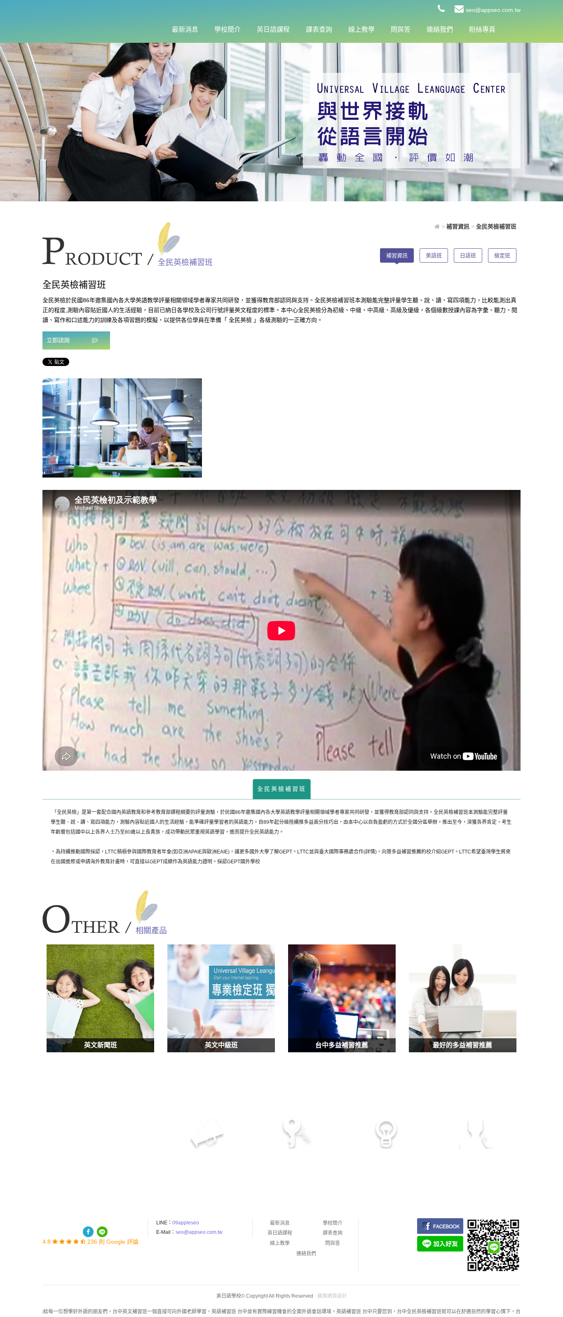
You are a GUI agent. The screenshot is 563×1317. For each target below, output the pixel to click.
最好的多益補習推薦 (462, 1045)
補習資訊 (397, 255)
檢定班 (502, 255)
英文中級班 (221, 1045)
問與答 (401, 29)
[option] (122, 428)
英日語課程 (273, 29)
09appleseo (185, 1223)
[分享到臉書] (88, 1231)
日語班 (468, 255)
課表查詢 (319, 29)
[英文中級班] (221, 998)
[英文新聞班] (100, 998)
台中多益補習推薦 (341, 1045)
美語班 (434, 255)
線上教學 (361, 29)
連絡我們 (440, 29)
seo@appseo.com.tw (493, 10)
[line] (102, 1231)
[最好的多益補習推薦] (462, 998)
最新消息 (185, 29)
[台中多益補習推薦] (342, 998)
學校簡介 (227, 29)
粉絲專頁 (482, 29)
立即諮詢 (59, 340)
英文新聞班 (100, 1045)
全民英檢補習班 (281, 789)
